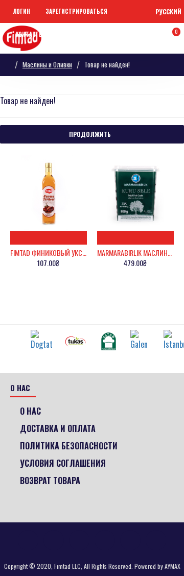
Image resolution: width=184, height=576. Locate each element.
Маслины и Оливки (47, 64)
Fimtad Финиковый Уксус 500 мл (48, 252)
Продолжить (90, 134)
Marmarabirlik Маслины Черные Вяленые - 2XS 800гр (135, 252)
